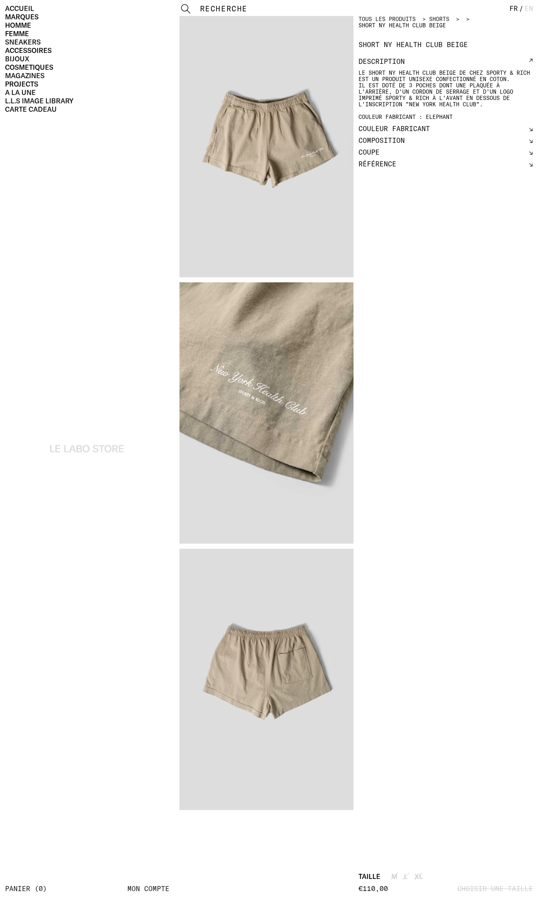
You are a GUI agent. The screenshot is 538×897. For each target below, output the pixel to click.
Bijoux (17, 59)
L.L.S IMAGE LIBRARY (39, 101)
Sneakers (23, 42)
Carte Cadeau (31, 109)
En (529, 8)
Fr (513, 8)
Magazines (25, 75)
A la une (20, 92)
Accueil (19, 8)
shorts (439, 19)
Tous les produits (387, 19)
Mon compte (148, 888)
